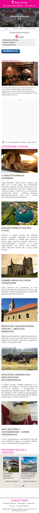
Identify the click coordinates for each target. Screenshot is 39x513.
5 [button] (22, 486)
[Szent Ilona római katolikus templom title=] (19, 322)
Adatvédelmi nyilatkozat (9, 503)
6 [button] (24, 486)
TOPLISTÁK (28, 6)
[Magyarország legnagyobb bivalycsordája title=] (19, 371)
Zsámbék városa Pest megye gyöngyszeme (16, 281)
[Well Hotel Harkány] (10, 464)
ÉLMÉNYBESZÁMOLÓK (14, 6)
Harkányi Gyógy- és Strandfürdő (28, 475)
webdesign (13, 509)
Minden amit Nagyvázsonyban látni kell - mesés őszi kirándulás (17, 329)
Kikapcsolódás (11, 372)
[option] (10, 469)
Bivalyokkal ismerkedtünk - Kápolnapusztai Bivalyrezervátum (16, 377)
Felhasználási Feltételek (22, 506)
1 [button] (15, 486)
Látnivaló (10, 324)
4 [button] (20, 486)
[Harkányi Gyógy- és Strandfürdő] (28, 464)
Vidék (3, 427)
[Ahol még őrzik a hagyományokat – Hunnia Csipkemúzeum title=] (19, 425)
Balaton (4, 324)
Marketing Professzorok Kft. (19, 510)
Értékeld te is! (10, 51)
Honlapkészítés (6, 509)
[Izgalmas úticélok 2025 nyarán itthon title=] (19, 226)
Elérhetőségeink (22, 503)
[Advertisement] (19, 119)
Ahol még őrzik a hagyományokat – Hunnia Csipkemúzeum (15, 432)
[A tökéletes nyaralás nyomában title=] (19, 173)
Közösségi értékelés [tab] (9, 45)
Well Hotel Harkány (7, 475)
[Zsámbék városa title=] (19, 278)
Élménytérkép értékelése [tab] (11, 40)
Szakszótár (12, 506)
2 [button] (17, 486)
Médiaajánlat (31, 503)
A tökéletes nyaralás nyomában (12, 176)
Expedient (19, 509)
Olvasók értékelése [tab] (9, 42)
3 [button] (19, 486)
